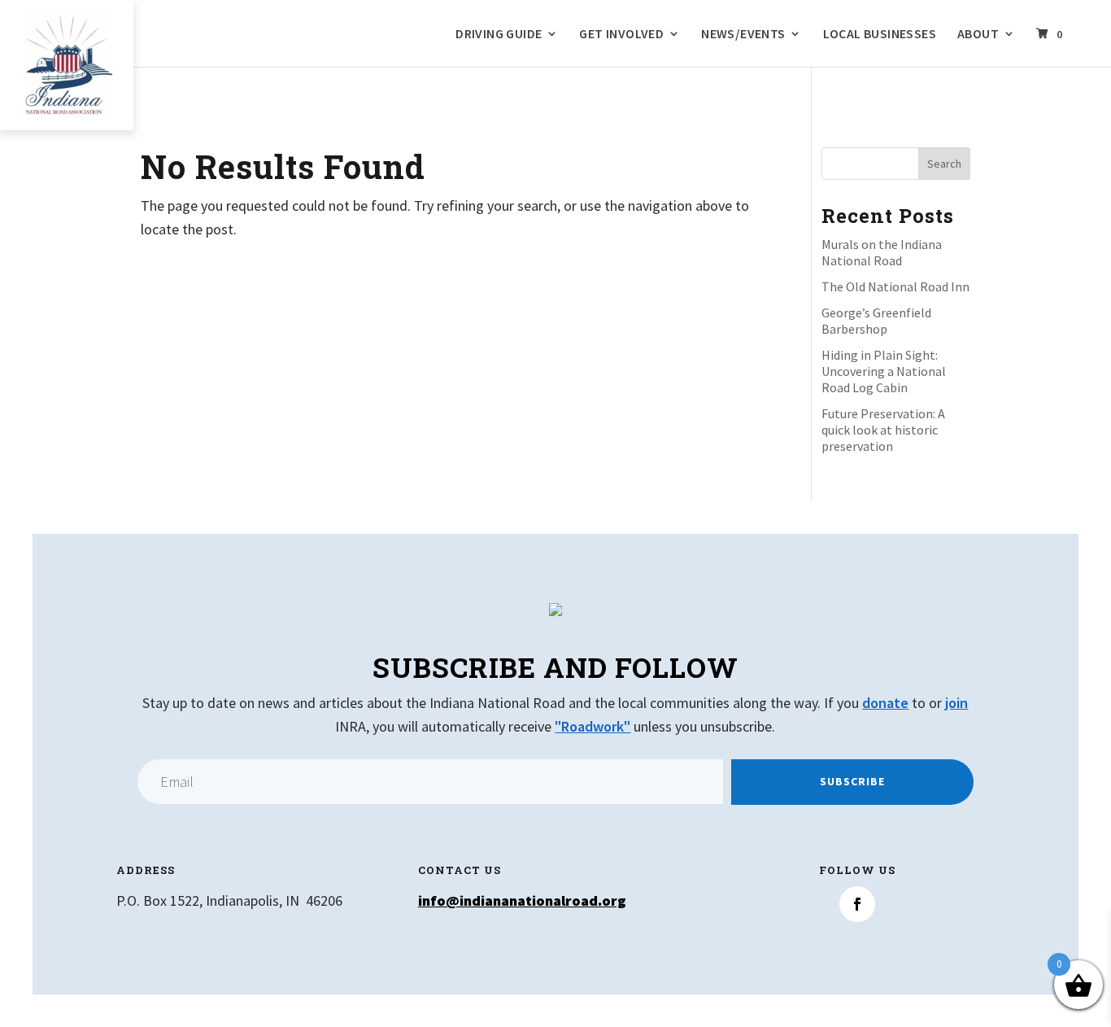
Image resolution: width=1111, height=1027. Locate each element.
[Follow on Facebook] (857, 904)
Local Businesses (879, 34)
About (978, 34)
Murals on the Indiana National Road (881, 252)
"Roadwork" (592, 726)
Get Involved (621, 34)
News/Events (743, 34)
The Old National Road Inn (895, 286)
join (956, 702)
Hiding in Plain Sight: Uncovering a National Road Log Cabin (883, 371)
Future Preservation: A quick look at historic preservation (883, 429)
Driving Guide (498, 34)
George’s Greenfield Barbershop (876, 320)
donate (885, 702)
